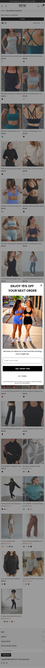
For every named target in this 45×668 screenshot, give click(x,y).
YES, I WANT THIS (22, 368)
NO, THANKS (22, 376)
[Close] (41, 285)
